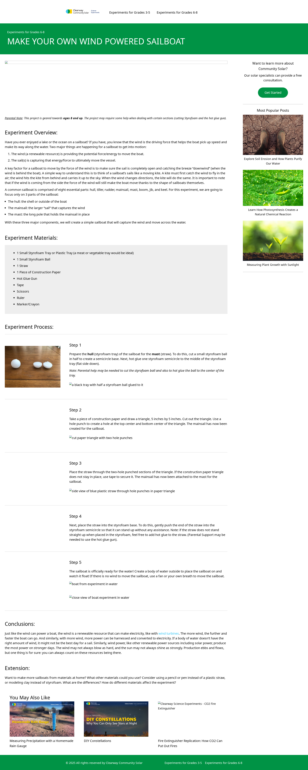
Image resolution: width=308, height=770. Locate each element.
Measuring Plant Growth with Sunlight (273, 265)
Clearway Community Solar (124, 763)
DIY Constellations (97, 741)
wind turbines (168, 633)
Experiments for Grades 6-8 (177, 12)
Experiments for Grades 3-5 (129, 12)
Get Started (273, 92)
